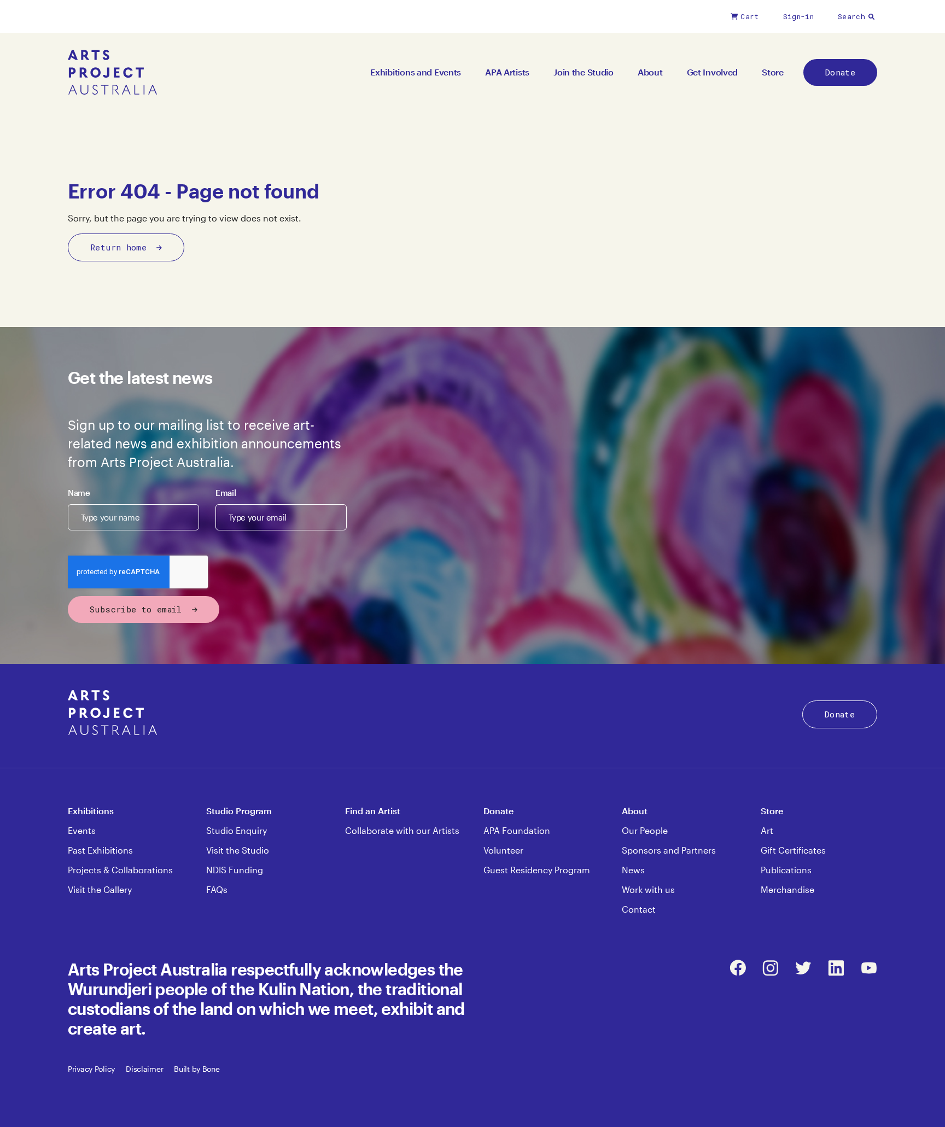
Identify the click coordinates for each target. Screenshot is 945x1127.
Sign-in (798, 16)
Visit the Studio (237, 850)
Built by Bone (196, 1068)
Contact (639, 909)
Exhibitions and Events (415, 72)
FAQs (217, 889)
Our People (645, 830)
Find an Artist (372, 810)
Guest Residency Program (536, 870)
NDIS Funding (234, 870)
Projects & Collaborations (120, 870)
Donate (840, 72)
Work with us (648, 889)
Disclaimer (144, 1068)
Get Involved (712, 72)
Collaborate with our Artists (402, 830)
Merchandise (787, 889)
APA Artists (507, 72)
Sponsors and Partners (669, 850)
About (650, 72)
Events (82, 830)
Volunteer (503, 850)
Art (767, 830)
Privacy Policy (91, 1068)
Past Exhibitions (100, 850)
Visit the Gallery (100, 889)
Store (773, 72)
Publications (786, 870)
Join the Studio (583, 72)
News (633, 870)
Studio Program (239, 810)
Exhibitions (91, 810)
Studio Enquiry (236, 830)
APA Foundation (516, 830)
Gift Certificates (793, 850)
